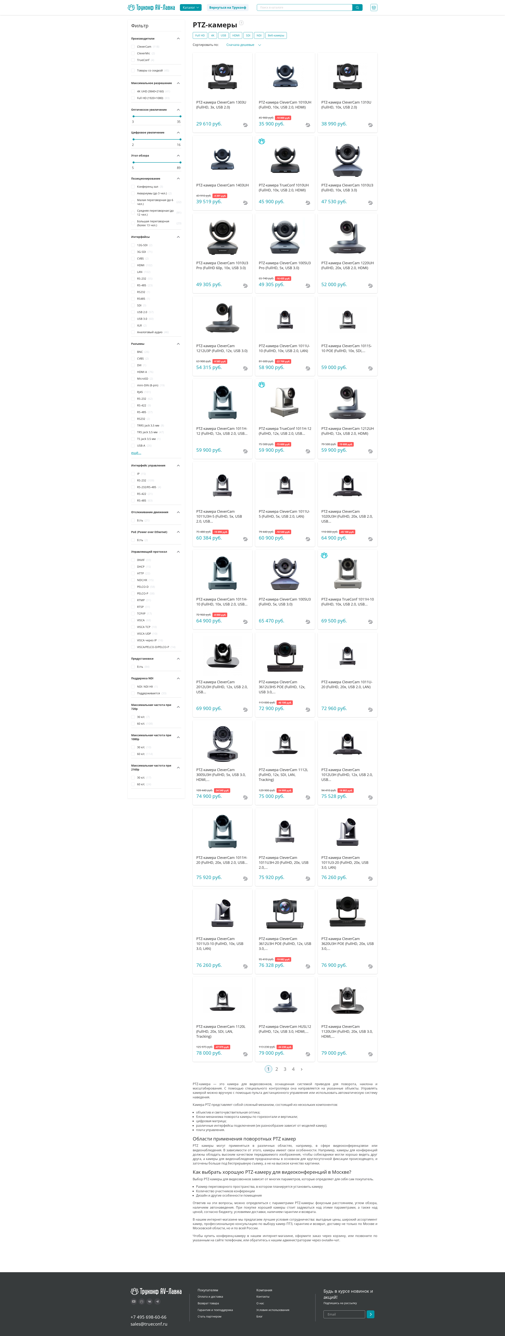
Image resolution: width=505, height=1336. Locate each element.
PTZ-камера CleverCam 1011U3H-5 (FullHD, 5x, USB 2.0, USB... (219, 516)
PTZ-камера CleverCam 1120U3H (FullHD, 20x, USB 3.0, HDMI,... (347, 1031)
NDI (259, 35)
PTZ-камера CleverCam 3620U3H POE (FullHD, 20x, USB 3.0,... (347, 943)
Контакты (262, 1296)
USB (223, 35)
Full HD (200, 35)
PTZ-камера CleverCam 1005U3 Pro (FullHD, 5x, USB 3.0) (285, 265)
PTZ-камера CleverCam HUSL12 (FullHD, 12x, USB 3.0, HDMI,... (285, 1029)
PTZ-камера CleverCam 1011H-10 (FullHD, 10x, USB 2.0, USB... (222, 601)
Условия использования (272, 1310)
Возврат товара (208, 1303)
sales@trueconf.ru (149, 1324)
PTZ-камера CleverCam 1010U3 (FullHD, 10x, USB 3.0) (347, 187)
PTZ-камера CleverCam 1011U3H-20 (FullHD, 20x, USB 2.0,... (284, 862)
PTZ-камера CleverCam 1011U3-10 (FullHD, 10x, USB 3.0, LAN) (219, 943)
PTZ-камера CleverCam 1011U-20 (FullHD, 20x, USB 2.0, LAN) (346, 684)
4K (212, 35)
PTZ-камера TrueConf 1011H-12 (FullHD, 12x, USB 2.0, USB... (285, 431)
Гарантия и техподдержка (215, 1310)
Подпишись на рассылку (340, 1303)
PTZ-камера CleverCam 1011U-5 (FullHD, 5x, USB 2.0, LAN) (284, 514)
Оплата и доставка (210, 1296)
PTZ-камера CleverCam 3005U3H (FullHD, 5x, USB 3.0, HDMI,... (221, 774)
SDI (248, 35)
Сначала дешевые (240, 45)
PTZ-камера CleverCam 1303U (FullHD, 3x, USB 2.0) (221, 104)
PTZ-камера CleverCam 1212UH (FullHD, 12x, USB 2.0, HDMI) (347, 431)
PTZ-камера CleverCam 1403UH (222, 185)
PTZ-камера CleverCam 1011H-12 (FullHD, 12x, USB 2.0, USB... (222, 431)
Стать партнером (209, 1316)
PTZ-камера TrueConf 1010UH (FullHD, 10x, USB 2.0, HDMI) (284, 187)
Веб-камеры (276, 35)
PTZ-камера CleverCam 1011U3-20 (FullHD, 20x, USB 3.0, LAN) (344, 862)
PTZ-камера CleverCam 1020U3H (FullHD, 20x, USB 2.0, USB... (347, 516)
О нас (260, 1303)
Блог (259, 1316)
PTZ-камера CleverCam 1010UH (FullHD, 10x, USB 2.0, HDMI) (285, 104)
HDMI (236, 35)
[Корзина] (374, 7)
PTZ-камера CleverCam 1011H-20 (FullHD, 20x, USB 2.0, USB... (222, 860)
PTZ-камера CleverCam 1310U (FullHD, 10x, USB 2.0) (346, 104)
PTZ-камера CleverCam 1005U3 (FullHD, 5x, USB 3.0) (285, 601)
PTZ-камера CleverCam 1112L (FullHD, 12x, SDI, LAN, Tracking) (283, 774)
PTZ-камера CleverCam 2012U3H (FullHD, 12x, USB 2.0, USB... (222, 687)
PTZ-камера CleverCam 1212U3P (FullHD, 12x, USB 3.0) (221, 348)
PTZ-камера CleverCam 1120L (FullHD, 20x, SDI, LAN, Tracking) (220, 1031)
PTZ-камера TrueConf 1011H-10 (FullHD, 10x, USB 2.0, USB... (347, 601)
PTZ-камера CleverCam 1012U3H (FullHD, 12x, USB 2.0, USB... (347, 774)
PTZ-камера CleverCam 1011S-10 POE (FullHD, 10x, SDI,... (346, 348)
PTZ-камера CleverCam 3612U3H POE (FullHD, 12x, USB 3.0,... (285, 943)
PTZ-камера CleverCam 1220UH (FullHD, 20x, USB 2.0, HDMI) (347, 265)
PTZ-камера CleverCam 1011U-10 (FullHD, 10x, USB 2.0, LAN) (284, 348)
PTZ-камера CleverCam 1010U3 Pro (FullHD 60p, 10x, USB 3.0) (222, 265)
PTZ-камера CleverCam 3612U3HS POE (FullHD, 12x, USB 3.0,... (282, 687)
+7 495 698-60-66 (148, 1317)
